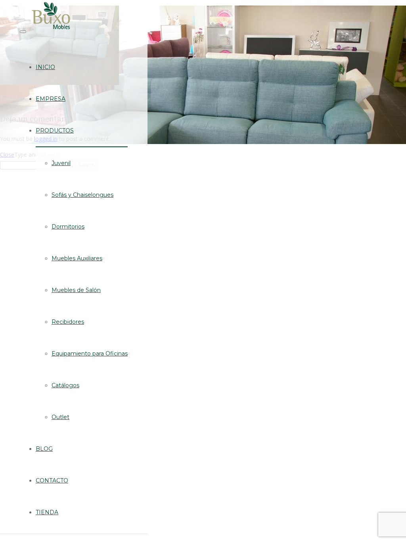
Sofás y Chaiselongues (82, 194)
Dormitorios (68, 226)
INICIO (45, 67)
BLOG (44, 448)
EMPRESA (50, 98)
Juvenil (61, 163)
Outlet (60, 417)
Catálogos (65, 385)
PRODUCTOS (55, 130)
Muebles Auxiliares (77, 258)
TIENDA (47, 512)
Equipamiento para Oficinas (90, 353)
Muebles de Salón (76, 290)
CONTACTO (52, 480)
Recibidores (68, 321)
